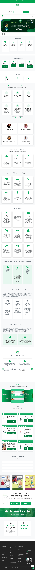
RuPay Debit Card (13, 549)
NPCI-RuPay (20, 549)
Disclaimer (11, 555)
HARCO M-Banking (13, 546)
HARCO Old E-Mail (13, 564)
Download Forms (4, 557)
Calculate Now (5, 67)
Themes (3, 560)
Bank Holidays (4, 551)
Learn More (7, 281)
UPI (10, 547)
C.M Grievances (20, 546)
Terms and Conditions (11, 559)
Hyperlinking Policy (13, 562)
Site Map (19, 558)
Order (3, 555)
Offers (11, 552)
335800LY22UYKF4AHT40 (30, 556)
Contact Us (3, 549)
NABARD (19, 552)
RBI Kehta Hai (20, 556)
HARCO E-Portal (4, 562)
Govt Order (20, 548)
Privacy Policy (12, 553)
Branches (3, 548)
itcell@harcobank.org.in (30, 554)
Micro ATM (11, 550)
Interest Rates (4, 552)
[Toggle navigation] (32, 16)
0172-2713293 (17, 117)
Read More (6, 376)
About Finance (4, 546)
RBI (18, 551)
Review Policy (12, 556)
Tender (3, 554)
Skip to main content (8, 2)
